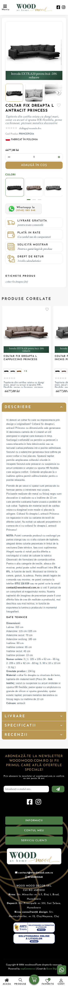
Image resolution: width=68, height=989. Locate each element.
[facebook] (58, 8)
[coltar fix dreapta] (34, 49)
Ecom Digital (53, 969)
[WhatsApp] (61, 969)
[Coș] (34, 979)
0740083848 (35, 877)
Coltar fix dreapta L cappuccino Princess (21, 358)
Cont (61, 984)
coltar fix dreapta (14, 281)
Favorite (59, 105)
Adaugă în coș (34, 165)
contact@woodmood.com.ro (23, 587)
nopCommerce (27, 969)
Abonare (58, 789)
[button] (58, 93)
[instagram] (63, 8)
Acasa (7, 984)
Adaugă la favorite (47, 309)
